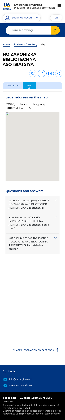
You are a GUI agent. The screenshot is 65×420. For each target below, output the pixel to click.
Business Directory (25, 44)
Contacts (9, 371)
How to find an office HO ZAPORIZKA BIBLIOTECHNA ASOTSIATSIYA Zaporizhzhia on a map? (29, 223)
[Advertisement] (32, 299)
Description (12, 85)
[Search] (55, 30)
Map (29, 85)
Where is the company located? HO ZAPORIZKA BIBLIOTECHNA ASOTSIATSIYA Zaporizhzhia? (29, 204)
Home (6, 44)
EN (56, 18)
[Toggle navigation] (59, 5)
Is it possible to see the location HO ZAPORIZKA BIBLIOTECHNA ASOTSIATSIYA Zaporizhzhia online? (28, 243)
